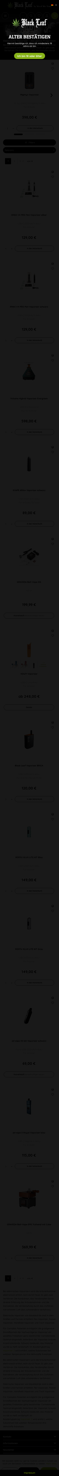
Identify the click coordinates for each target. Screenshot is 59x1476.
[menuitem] (52, 2)
